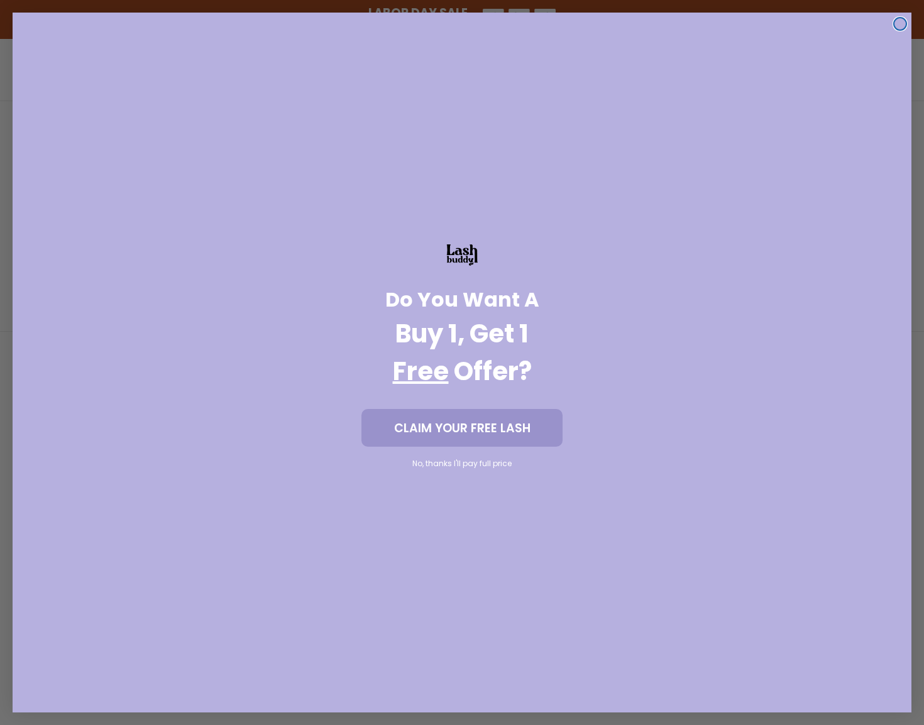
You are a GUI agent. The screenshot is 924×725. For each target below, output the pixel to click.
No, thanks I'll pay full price (462, 463)
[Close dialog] (900, 24)
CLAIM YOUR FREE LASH (462, 428)
